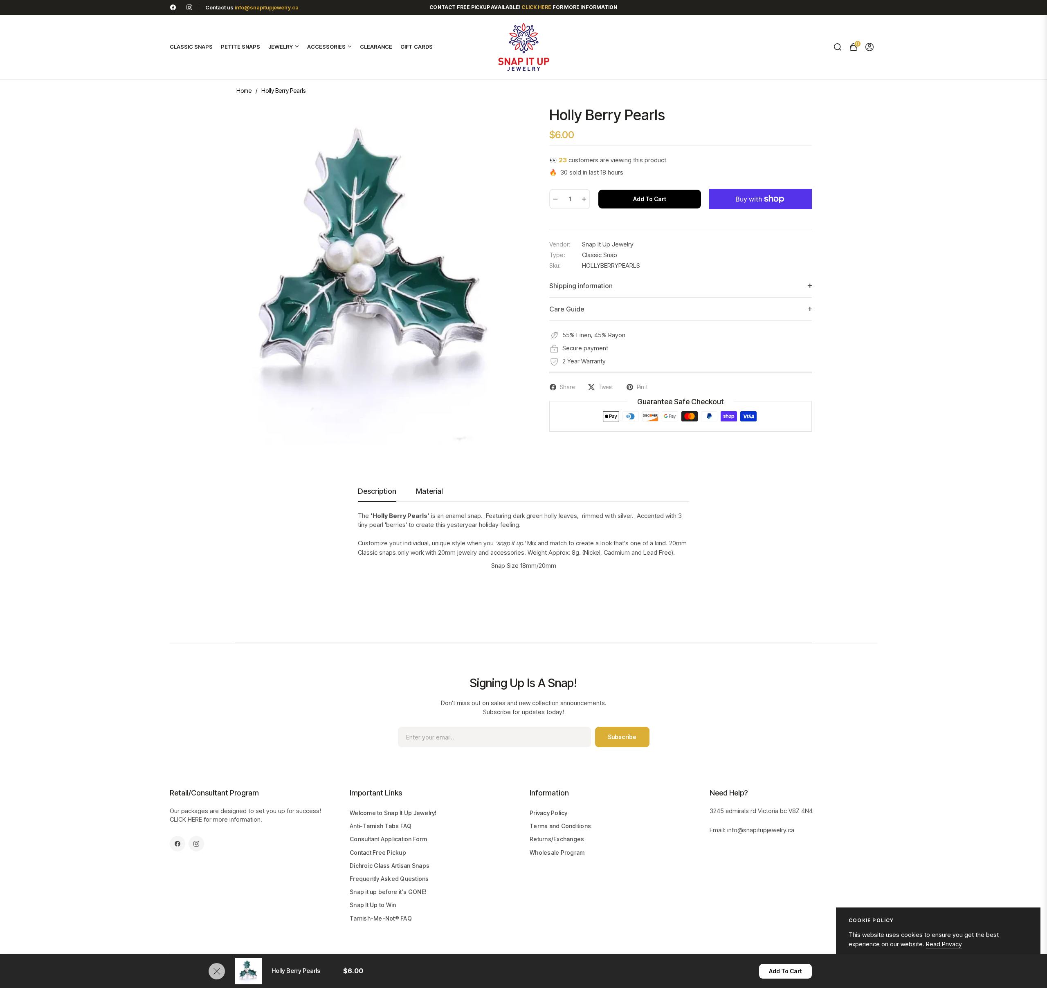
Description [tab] (377, 491)
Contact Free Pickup (378, 852)
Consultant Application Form (388, 839)
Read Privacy (944, 944)
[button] (837, 47)
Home (244, 90)
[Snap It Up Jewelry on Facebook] (173, 7)
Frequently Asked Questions (389, 878)
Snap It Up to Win (373, 904)
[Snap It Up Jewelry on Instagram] (189, 7)
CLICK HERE (186, 819)
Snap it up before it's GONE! (388, 891)
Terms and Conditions (560, 825)
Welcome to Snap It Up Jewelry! (393, 812)
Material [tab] (429, 491)
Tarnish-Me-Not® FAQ (381, 918)
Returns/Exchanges (557, 839)
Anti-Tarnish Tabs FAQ (380, 825)
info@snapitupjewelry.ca (267, 7)
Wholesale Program (557, 852)
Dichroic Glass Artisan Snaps (389, 865)
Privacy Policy (549, 812)
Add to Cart (785, 971)
